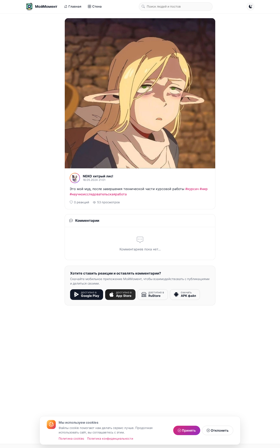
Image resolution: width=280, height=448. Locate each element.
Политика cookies (71, 438)
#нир (204, 189)
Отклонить (219, 430)
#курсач (192, 189)
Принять (188, 430)
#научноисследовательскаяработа (98, 194)
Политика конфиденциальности (110, 438)
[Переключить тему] (250, 6)
